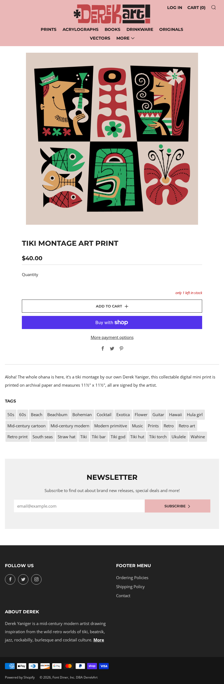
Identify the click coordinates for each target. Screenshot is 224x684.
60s (22, 414)
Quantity (30, 274)
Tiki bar (99, 436)
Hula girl (195, 414)
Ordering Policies (132, 577)
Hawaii (175, 414)
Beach (36, 414)
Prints (49, 29)
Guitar (158, 414)
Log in (174, 7)
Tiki (83, 436)
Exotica (123, 414)
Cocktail (104, 414)
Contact (123, 595)
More (122, 38)
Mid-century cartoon (26, 425)
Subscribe (175, 506)
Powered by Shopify (20, 677)
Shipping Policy (130, 586)
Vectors (100, 38)
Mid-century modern (70, 425)
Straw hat (66, 436)
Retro (169, 425)
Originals (171, 29)
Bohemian (82, 414)
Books (112, 29)
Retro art (187, 425)
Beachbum (57, 414)
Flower (141, 414)
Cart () (196, 7)
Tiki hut (137, 436)
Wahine (198, 436)
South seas (43, 436)
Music (137, 425)
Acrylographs (81, 29)
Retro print (17, 436)
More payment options (112, 337)
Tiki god (118, 436)
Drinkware (139, 29)
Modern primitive (110, 425)
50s (10, 414)
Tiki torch (158, 436)
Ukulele (179, 436)
